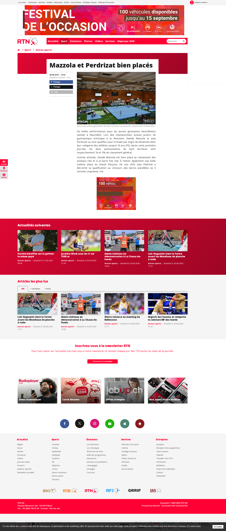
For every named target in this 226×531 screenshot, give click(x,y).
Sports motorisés (59, 472)
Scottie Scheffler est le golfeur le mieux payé (36, 255)
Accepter (218, 527)
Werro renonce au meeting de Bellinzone (122, 318)
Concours (91, 472)
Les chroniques (93, 448)
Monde (20, 451)
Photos (88, 41)
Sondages (91, 469)
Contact (159, 472)
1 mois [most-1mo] (48, 288)
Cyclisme (55, 458)
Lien (56, 92)
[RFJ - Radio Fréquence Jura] (113, 490)
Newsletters (109, 423)
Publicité (159, 455)
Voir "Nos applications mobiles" (124, 390)
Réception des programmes (168, 448)
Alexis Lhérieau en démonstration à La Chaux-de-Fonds (122, 256)
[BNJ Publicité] (48, 490)
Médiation (160, 465)
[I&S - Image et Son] (156, 490)
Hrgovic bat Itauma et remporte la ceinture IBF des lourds (167, 318)
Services (110, 41)
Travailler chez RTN (164, 458)
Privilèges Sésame (90, 2)
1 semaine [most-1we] (35, 288)
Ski (53, 462)
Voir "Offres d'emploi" (81, 390)
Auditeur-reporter (200, 2)
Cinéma (125, 448)
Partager (56, 82)
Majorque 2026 (125, 41)
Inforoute (41, 2)
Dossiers (21, 465)
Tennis (55, 469)
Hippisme (56, 465)
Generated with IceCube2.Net (175, 506)
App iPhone (124, 423)
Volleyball (56, 455)
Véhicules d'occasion (106, 2)
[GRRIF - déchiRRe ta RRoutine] (134, 490)
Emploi (124, 465)
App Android (139, 423)
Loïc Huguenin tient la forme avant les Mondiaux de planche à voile (166, 256)
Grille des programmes (96, 455)
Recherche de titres (95, 451)
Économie (21, 455)
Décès (66, 2)
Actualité (53, 41)
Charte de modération (165, 469)
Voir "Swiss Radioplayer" (168, 390)
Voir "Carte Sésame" (37, 390)
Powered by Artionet (151, 506)
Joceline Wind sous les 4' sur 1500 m (78, 255)
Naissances (58, 2)
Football (55, 444)
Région (20, 444)
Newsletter (161, 476)
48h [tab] (22, 288)
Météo (124, 455)
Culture (20, 458)
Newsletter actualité (25, 472)
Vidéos (99, 41)
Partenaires (161, 462)
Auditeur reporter (24, 469)
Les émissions (93, 444)
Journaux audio (23, 462)
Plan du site (54, 508)
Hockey (55, 448)
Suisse (19, 448)
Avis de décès (127, 469)
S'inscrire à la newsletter (102, 361)
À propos (160, 444)
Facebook (64, 423)
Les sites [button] (22, 2)
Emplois (50, 2)
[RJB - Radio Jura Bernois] (70, 490)
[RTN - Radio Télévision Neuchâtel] (91, 490)
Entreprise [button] (33, 2)
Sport (64, 41)
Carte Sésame (76, 2)
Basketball (56, 451)
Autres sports (44, 49)
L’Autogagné (92, 465)
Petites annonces (129, 458)
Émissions (75, 41)
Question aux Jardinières (97, 462)
